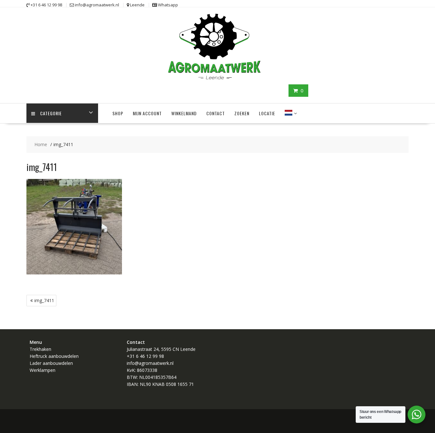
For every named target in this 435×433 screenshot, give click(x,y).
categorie (51, 113)
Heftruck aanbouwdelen (54, 356)
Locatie (267, 113)
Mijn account (147, 113)
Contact (215, 113)
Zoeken (241, 113)
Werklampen (42, 370)
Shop (117, 113)
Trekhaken (40, 349)
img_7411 (44, 300)
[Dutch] (288, 113)
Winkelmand (184, 113)
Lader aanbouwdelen (51, 363)
